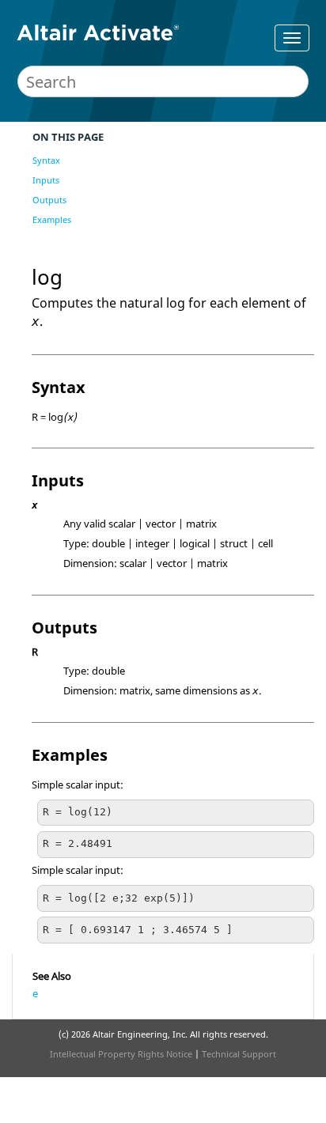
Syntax (46, 160)
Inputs (45, 180)
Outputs (49, 200)
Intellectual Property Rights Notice (121, 1054)
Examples (51, 219)
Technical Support (239, 1054)
